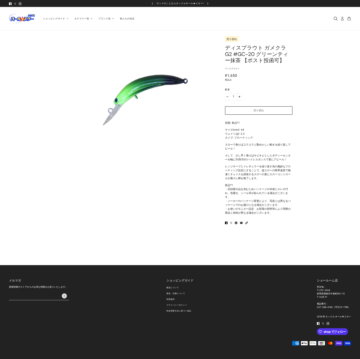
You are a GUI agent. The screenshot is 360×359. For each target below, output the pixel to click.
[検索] (336, 18)
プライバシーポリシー (176, 305)
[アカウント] (342, 18)
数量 (227, 89)
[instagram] (20, 3)
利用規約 (170, 299)
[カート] (349, 18)
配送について (172, 288)
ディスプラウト (232, 69)
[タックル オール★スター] (23, 18)
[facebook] (10, 3)
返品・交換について (175, 293)
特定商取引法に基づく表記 (178, 311)
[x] (15, 3)
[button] (246, 222)
